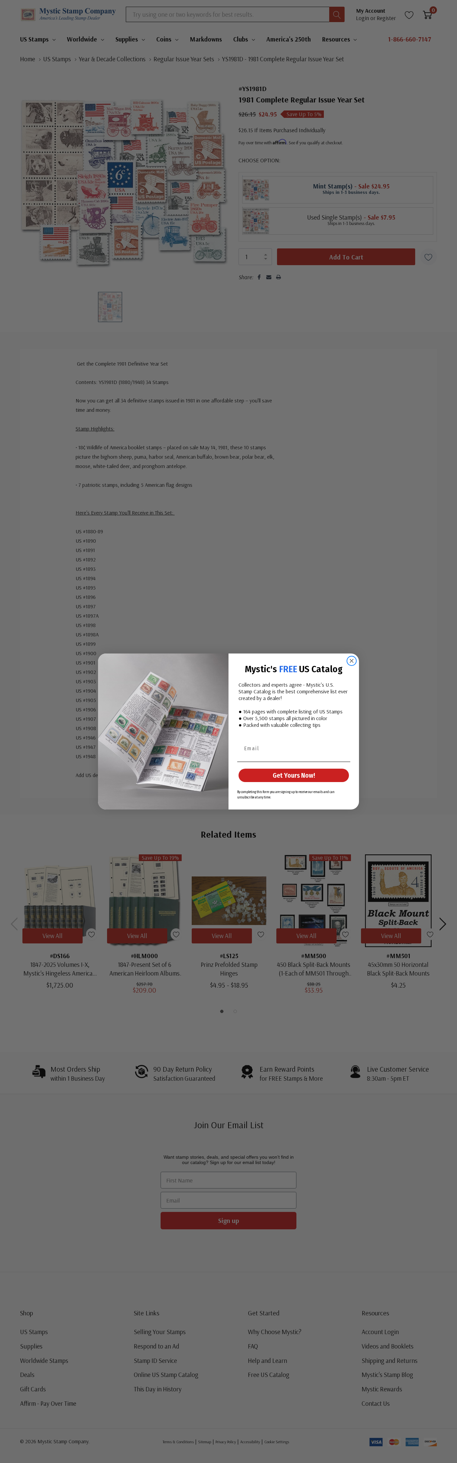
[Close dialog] (352, 661)
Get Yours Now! (294, 775)
